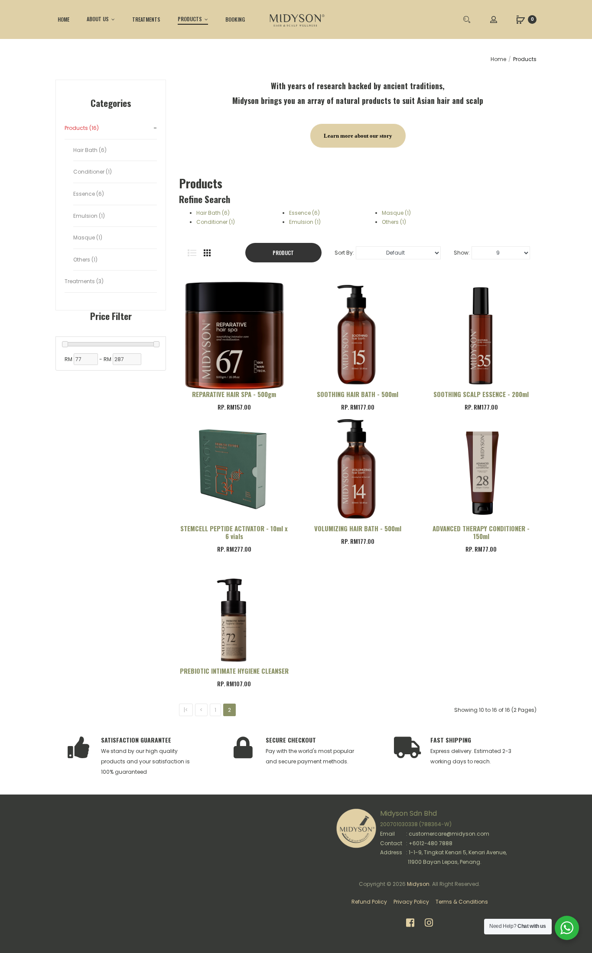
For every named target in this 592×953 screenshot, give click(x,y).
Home (498, 59)
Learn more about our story (358, 135)
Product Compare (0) (283, 255)
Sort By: (344, 252)
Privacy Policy (411, 901)
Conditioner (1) (215, 222)
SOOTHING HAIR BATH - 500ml (357, 394)
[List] (191, 252)
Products (525, 59)
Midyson (418, 884)
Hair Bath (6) (213, 212)
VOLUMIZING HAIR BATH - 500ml (357, 528)
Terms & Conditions (462, 901)
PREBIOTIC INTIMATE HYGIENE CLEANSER (234, 670)
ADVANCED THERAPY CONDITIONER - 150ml (481, 532)
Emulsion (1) (305, 222)
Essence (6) (304, 212)
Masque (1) (396, 212)
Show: (462, 252)
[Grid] (207, 252)
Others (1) (394, 222)
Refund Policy (369, 901)
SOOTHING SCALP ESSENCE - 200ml (481, 394)
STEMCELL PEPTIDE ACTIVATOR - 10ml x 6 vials (234, 532)
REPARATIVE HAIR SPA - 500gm (234, 394)
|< (186, 710)
